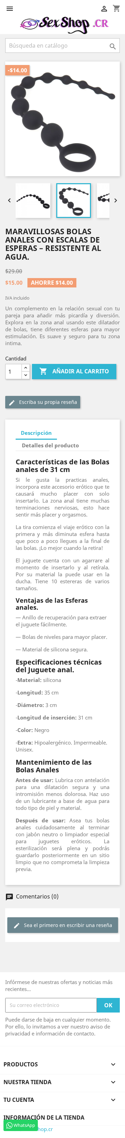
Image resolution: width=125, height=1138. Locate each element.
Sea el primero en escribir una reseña (62, 925)
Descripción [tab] (36, 432)
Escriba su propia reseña (42, 402)
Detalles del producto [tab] (50, 445)
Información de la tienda (43, 1117)
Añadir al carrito (74, 371)
